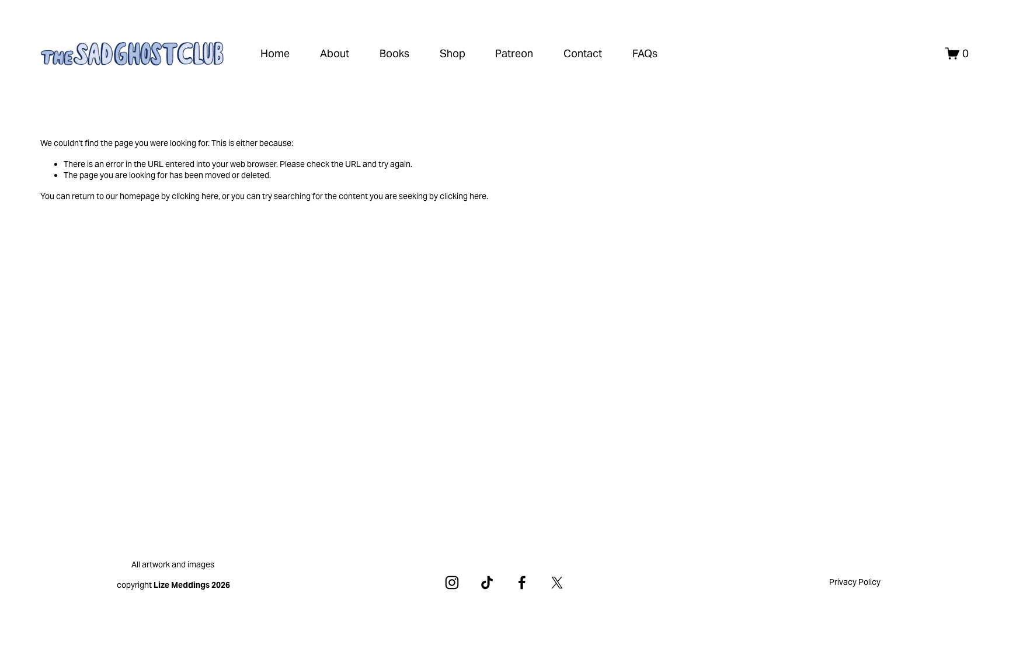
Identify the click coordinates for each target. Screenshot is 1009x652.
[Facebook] (522, 583)
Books (394, 53)
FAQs (644, 53)
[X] (557, 583)
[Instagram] (452, 583)
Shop (452, 53)
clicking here (195, 196)
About (334, 53)
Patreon (514, 53)
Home (275, 53)
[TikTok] (487, 583)
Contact (582, 53)
